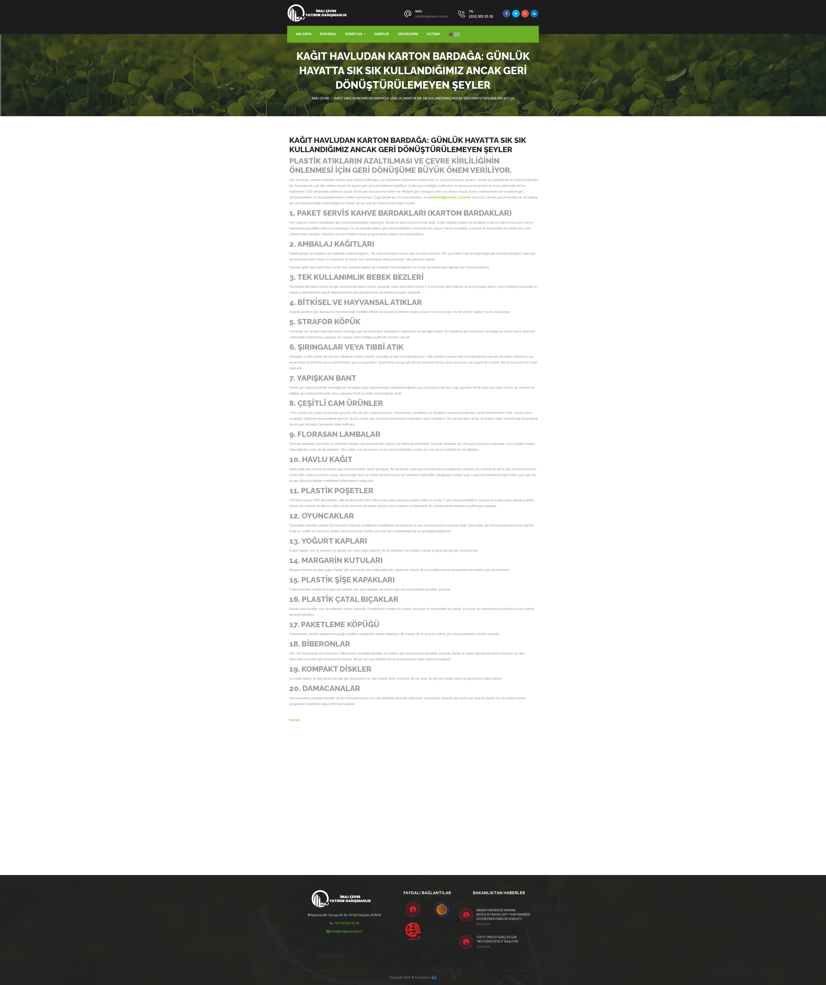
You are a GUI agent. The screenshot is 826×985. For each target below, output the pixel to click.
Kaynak (294, 720)
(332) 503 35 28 (481, 16)
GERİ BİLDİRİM (408, 34)
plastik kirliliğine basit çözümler (449, 197)
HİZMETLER (353, 34)
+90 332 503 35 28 (346, 923)
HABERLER (381, 34)
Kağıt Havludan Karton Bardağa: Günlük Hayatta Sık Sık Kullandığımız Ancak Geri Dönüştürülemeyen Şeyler (424, 98)
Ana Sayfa (303, 34)
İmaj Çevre (321, 98)
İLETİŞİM (433, 34)
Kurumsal (328, 34)
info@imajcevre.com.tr (431, 16)
